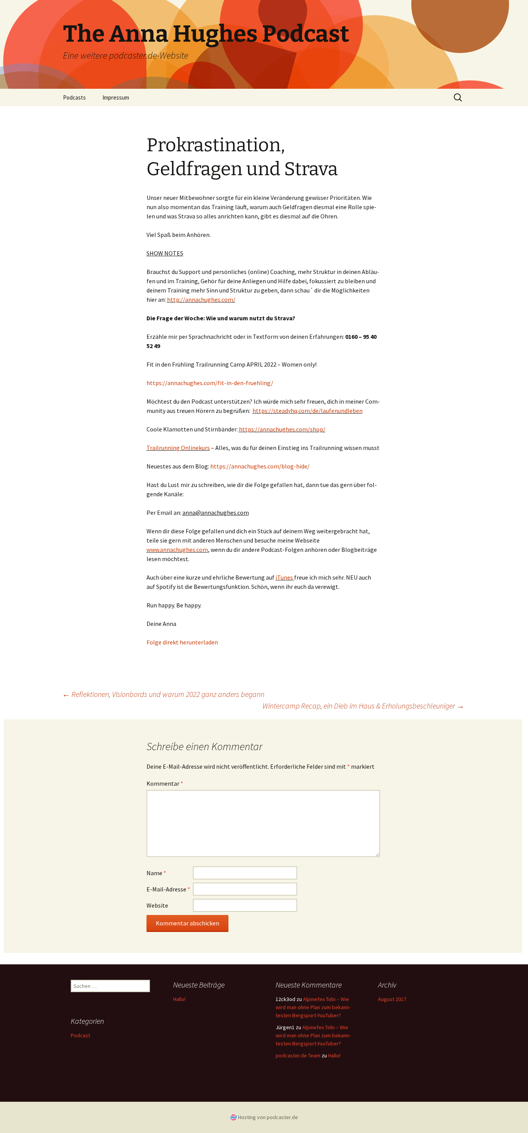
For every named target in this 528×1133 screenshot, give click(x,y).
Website (157, 905)
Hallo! (179, 999)
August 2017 (392, 999)
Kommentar (164, 783)
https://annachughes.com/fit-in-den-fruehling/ (209, 383)
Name (156, 873)
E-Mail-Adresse (168, 889)
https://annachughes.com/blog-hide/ (260, 466)
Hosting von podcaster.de (268, 1117)
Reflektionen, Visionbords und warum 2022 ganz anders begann (163, 694)
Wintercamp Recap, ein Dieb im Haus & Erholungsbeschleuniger (363, 705)
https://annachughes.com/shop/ (282, 429)
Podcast (80, 1035)
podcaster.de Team (298, 1055)
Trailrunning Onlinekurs (178, 448)
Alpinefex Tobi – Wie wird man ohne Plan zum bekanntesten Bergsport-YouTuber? (313, 1007)
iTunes (284, 577)
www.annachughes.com (177, 549)
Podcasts (74, 97)
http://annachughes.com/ (201, 299)
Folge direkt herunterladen (182, 642)
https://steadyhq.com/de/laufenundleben (307, 410)
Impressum (115, 97)
